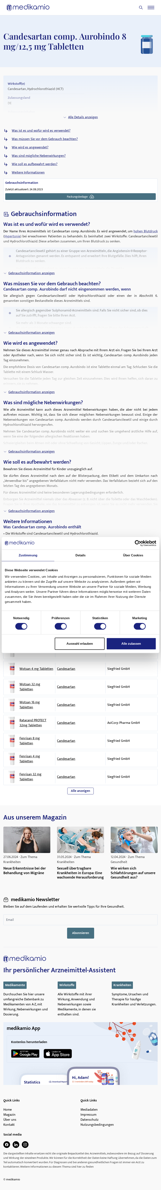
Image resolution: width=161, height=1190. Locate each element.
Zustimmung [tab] (28, 555)
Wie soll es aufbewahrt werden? (34, 164)
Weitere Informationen (28, 172)
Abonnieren (80, 933)
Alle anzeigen (80, 791)
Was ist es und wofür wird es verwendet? (41, 130)
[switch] (61, 626)
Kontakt (9, 1124)
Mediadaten (89, 1109)
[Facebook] (6, 1144)
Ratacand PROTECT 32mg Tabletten (32, 723)
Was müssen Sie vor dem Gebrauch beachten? (45, 139)
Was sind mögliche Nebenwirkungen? (39, 155)
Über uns (9, 1119)
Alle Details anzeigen (83, 117)
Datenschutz (89, 1119)
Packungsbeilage (77, 196)
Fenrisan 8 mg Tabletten (29, 741)
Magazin (9, 1114)
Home (7, 1109)
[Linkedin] (16, 1144)
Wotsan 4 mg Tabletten (36, 669)
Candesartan (66, 669)
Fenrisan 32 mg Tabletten (30, 777)
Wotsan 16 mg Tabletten (29, 705)
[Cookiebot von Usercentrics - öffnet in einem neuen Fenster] (137, 543)
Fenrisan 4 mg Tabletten (29, 759)
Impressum (88, 1114)
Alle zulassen (131, 643)
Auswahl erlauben (79, 643)
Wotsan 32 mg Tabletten (29, 687)
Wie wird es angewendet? (30, 147)
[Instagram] (25, 1144)
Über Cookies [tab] (133, 555)
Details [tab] (80, 555)
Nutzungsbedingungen (97, 1124)
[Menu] (151, 7)
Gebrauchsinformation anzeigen (31, 273)
